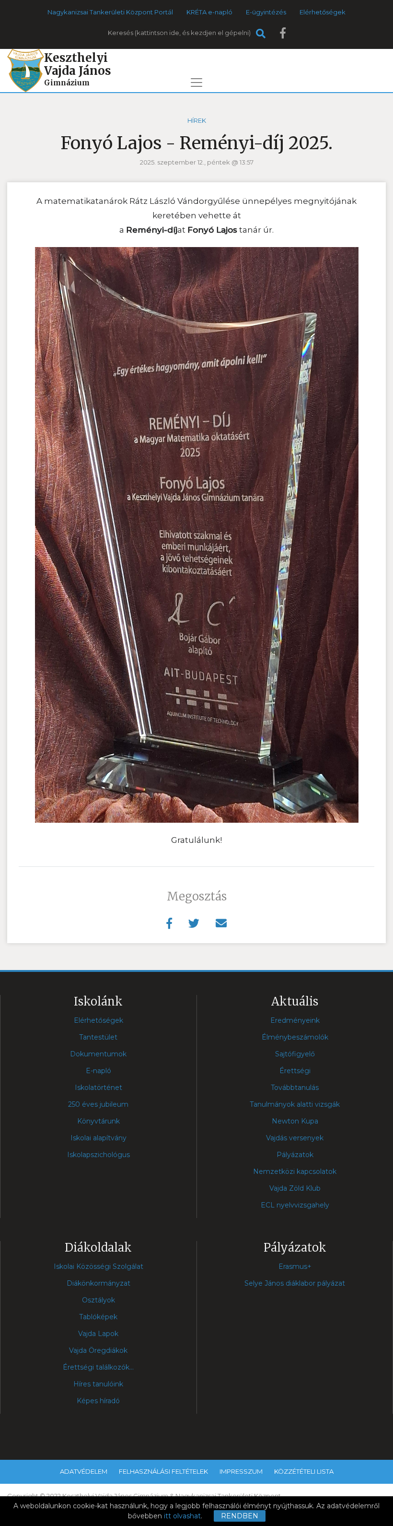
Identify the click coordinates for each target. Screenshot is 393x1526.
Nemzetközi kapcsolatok (294, 1171)
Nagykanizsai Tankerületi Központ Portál (110, 12)
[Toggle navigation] (196, 82)
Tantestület (98, 1037)
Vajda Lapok (98, 1333)
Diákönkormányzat (98, 1283)
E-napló (98, 1070)
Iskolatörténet (98, 1087)
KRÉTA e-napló (209, 12)
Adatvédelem (83, 1471)
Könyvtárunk (98, 1121)
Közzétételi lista (304, 1471)
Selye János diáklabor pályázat (294, 1283)
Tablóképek (98, 1317)
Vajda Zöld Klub (295, 1188)
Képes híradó (98, 1400)
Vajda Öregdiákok (98, 1350)
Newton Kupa (295, 1121)
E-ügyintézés (266, 12)
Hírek (196, 120)
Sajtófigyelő (295, 1054)
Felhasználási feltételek (163, 1471)
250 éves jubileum (98, 1104)
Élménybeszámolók (295, 1037)
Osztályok (98, 1300)
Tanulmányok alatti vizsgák (295, 1104)
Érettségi (295, 1070)
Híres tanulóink (98, 1384)
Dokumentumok (98, 1054)
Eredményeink (295, 1020)
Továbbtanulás (295, 1087)
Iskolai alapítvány (98, 1138)
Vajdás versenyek (295, 1138)
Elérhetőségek (323, 12)
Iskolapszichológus (98, 1154)
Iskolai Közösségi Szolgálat (98, 1266)
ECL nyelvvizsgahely (295, 1205)
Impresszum (241, 1471)
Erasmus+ (295, 1266)
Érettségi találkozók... (98, 1367)
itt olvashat (182, 1516)
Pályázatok (295, 1154)
